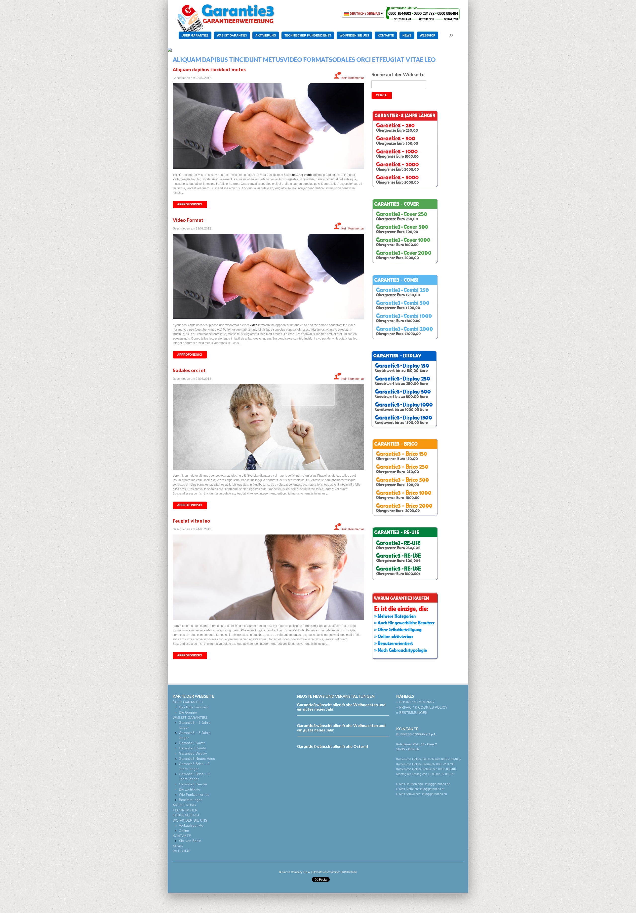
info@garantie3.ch (434, 794)
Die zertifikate (189, 789)
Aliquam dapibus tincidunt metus (209, 69)
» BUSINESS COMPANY (415, 702)
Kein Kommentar (352, 78)
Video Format (188, 220)
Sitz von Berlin (190, 841)
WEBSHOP (427, 35)
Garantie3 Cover (192, 743)
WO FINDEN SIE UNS (354, 35)
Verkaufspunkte (191, 825)
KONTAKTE (386, 35)
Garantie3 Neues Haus (197, 759)
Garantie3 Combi (192, 748)
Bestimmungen (190, 800)
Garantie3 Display (193, 753)
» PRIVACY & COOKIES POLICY (421, 707)
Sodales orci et (189, 370)
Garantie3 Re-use (193, 784)
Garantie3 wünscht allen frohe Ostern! (332, 746)
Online (184, 831)
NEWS (406, 35)
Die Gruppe (188, 712)
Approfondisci (189, 204)
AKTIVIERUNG (265, 35)
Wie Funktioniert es (194, 795)
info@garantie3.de (437, 784)
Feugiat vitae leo (191, 521)
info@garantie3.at (432, 789)
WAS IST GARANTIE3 (232, 35)
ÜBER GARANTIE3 (195, 35)
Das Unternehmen (193, 707)
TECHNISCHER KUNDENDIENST (307, 35)
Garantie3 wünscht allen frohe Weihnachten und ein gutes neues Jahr (341, 706)
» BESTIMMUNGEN (412, 713)
